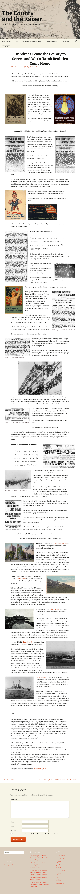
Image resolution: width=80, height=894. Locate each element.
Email (13, 826)
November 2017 (60, 871)
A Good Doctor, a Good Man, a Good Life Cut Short (57, 779)
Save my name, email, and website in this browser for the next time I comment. (38, 834)
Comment (14, 799)
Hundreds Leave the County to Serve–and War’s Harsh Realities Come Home (39, 884)
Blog (17, 41)
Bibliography (6, 46)
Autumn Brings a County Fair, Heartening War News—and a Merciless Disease (38, 865)
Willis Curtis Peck (41, 677)
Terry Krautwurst (17, 67)
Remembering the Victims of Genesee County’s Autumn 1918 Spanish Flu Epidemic (39, 858)
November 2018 (60, 856)
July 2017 (58, 874)
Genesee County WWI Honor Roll (32, 41)
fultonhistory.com (40, 769)
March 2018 (59, 868)
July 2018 (58, 862)
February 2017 (60, 883)
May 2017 (58, 877)
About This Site (6, 41)
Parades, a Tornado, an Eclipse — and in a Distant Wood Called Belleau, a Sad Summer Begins (39, 872)
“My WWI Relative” (52, 41)
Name (13, 822)
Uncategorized (8, 865)
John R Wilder (21, 578)
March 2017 (59, 880)
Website (13, 830)
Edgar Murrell (27, 642)
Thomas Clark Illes (60, 543)
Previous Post (8, 779)
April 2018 (58, 865)
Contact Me (65, 41)
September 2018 (60, 859)
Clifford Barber (55, 609)
